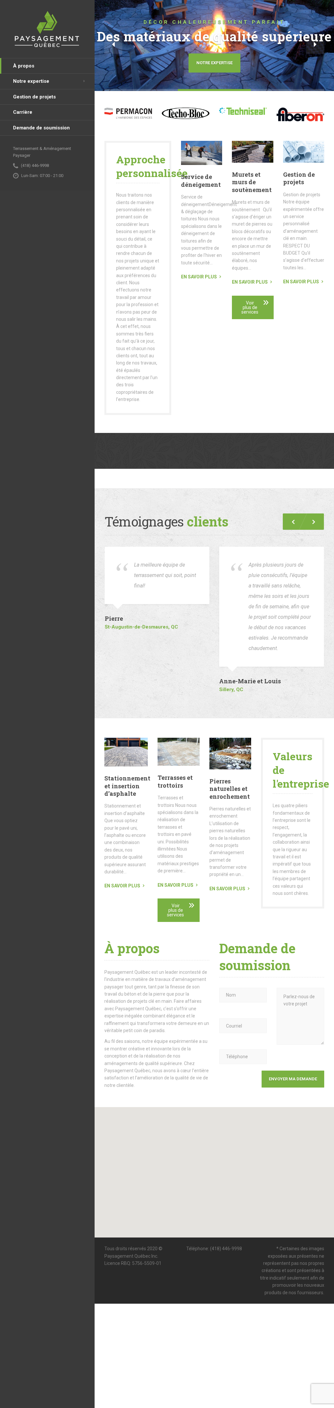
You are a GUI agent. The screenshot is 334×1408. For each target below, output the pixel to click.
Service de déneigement (201, 180)
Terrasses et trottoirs (175, 781)
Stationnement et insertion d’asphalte (127, 785)
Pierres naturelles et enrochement (229, 788)
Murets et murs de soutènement (252, 182)
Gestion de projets (34, 97)
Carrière (22, 112)
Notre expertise (31, 81)
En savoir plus (199, 276)
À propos (23, 66)
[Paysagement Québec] (47, 29)
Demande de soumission (41, 128)
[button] (113, 45)
